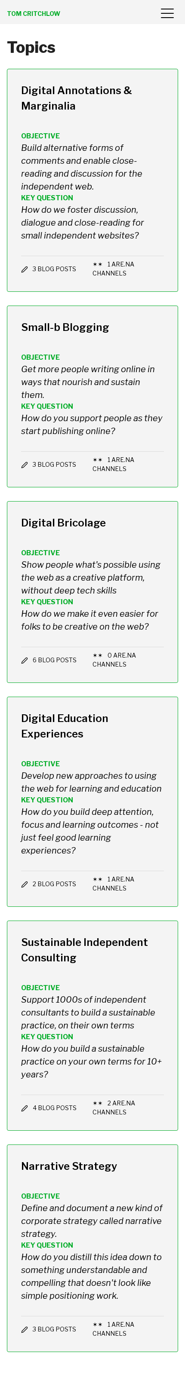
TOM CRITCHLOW (33, 13)
